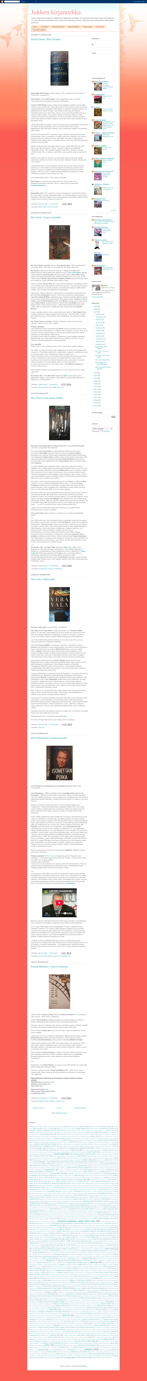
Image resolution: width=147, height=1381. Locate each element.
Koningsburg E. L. (51, 1227)
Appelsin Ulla (38, 1132)
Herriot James (68, 1195)
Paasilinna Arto (60, 1270)
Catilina (65, 1152)
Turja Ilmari (115, 1329)
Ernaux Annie (109, 1165)
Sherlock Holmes (106, 1303)
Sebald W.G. (82, 1302)
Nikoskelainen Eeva (53, 1266)
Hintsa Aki (76, 1197)
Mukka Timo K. (102, 1260)
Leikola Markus (79, 1239)
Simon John (62, 1307)
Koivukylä (114, 1225)
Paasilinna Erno (71, 1270)
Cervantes (81, 1152)
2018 (95, 386)
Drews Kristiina (113, 1162)
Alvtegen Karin (80, 1130)
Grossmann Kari (82, 1181)
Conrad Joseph (70, 1156)
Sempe (108, 1302)
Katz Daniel (36, 1218)
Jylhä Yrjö (92, 1213)
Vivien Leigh (83, 1337)
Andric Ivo (110, 1130)
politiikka (36, 1351)
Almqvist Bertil (70, 1130)
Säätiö (32, 1319)
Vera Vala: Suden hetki (43, 579)
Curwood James (41, 1158)
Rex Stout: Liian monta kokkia (47, 397)
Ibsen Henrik (69, 1203)
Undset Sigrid (114, 1331)
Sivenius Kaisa (80, 1309)
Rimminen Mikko (97, 1288)
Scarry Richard (113, 1300)
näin (65, 716)
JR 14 (30, 1207)
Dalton (86, 1158)
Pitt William (101, 1276)
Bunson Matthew (80, 1146)
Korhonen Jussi (92, 1227)
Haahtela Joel (80, 1183)
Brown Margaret (89, 1144)
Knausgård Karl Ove (56, 1225)
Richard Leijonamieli (44, 1288)
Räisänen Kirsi (42, 1294)
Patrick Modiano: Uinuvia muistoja (49, 966)
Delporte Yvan (58, 1160)
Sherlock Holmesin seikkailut (47, 1305)
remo (112, 1351)
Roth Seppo (113, 1290)
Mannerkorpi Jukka (44, 1250)
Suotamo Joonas (67, 1317)
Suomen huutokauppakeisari (49, 1317)
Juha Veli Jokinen (89, 1211)
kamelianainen (97, 1347)
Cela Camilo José (72, 1152)
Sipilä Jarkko (54, 1310)
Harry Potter (103, 1189)
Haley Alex (68, 1185)
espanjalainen (102, 1345)
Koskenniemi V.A (46, 1229)
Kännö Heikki (65, 1233)
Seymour (48, 1303)
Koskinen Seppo (64, 1229)
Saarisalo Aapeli (92, 1294)
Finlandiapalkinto (50, 1170)
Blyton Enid (66, 1140)
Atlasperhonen (34, 1134)
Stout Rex (60, 387)
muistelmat (56, 1349)
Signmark (84, 1305)
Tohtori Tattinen (70, 1325)
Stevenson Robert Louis (46, 1315)
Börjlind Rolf (84, 1148)
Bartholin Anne (56, 1136)
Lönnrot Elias (100, 1247)
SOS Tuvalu (61, 1294)
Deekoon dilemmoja (100, 227)
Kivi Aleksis (108, 1223)
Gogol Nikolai (113, 1177)
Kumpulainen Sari (111, 1229)
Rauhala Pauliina (86, 1284)
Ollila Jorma (84, 1268)
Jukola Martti (113, 1211)
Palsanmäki (97, 1270)
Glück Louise (76, 1177)
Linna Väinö (80, 1243)
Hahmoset (97, 253)
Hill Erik (53, 1197)
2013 (95, 400)
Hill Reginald (60, 1197)
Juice (107, 1211)
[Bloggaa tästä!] (65, 204)
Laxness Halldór (71, 1237)
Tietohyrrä (59, 1323)
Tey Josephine (112, 1321)
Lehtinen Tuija (33, 1239)
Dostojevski (58, 1162)
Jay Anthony (44, 1209)
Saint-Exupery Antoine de (36, 1296)
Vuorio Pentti (37, 1339)
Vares (58, 1335)
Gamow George (48, 1175)
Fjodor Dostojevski (88, 1169)
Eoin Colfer (74, 1165)
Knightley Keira (76, 1225)
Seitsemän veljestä (99, 1302)
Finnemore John (62, 1169)
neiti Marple (70, 1349)
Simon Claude (52, 1307)
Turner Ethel (39, 1331)
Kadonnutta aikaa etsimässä (55, 1214)
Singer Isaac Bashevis (93, 1307)
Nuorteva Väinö (97, 1266)
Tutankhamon (57, 1331)
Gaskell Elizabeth (106, 1175)
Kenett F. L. (37, 1221)
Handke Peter (58, 1187)
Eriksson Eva (93, 1165)
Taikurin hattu (61, 1319)
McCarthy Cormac (60, 1254)
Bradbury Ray (93, 1142)
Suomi (59, 1317)
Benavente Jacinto (111, 1136)
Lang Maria (57, 1235)
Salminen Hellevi (113, 1296)
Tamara (69, 1319)
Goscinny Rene (81, 1179)
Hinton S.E (68, 1197)
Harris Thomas (83, 1189)
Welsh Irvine (60, 1341)
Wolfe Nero (58, 569)
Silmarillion (114, 1305)
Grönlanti (91, 1181)
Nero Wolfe (53, 387)
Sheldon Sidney (86, 1303)
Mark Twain (76, 1250)
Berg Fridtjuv (41, 1138)
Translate (107, 431)
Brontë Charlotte (51, 1144)
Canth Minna (75, 1150)
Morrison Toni (83, 1260)
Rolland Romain (77, 1290)
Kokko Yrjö (31, 1227)
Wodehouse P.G (59, 1343)
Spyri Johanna (67, 1313)
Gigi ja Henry (48, 1177)
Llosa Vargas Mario (47, 1245)
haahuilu (31, 1347)
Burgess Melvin (100, 1146)
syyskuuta (99, 322)
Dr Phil (105, 1162)
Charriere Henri (103, 1152)
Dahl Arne (60, 1158)
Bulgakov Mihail (62, 1146)
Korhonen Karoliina (102, 1227)
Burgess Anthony (90, 1146)
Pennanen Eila (42, 569)
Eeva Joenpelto (105, 1164)
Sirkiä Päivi (72, 1309)
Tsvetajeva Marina (69, 1329)
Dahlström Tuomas (77, 1158)
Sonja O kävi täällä (95, 1311)
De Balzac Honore (108, 1158)
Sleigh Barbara (90, 1309)
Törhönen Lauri (97, 1331)
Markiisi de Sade (86, 1250)
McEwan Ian (92, 1254)
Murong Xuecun (53, 1262)
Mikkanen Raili (109, 1256)
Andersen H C (100, 1130)
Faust (92, 1167)
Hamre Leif (39, 1187)
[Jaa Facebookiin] (69, 204)
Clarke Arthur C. (93, 1154)
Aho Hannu (45, 1128)
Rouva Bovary (39, 1292)
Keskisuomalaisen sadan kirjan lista (76, 1221)
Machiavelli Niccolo (41, 1249)
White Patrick (101, 1341)
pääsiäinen (92, 1351)
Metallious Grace (90, 1256)
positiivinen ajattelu (51, 1351)
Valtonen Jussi (44, 1335)
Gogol (106, 1177)
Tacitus (54, 1319)
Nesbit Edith (72, 1264)
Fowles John (104, 1171)
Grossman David (70, 1181)
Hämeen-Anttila (39, 1201)
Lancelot (40, 1235)
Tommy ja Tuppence (85, 1327)
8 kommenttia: (53, 384)
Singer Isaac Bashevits (109, 1307)
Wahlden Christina (66, 1339)
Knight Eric (68, 1225)
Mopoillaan (105, 254)
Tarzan (51, 1321)
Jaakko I (36, 1207)
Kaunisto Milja (44, 1218)
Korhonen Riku (113, 1227)
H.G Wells (72, 1183)
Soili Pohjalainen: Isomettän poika (49, 738)
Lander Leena (48, 1235)
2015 (95, 394)
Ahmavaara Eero (43, 387)
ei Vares (74, 1345)
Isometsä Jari (42, 956)
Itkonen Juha (74, 1205)
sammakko (83, 1353)
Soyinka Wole (40, 1313)
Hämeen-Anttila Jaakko (51, 1201)
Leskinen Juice (34, 1241)
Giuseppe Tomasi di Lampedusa (62, 1177)
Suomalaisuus (108, 1315)
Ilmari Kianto (87, 1203)
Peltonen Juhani (60, 1274)
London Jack (70, 1245)
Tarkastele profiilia (97, 297)
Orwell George (112, 1268)
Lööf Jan (108, 1247)
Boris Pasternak (53, 1142)
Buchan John (107, 1144)
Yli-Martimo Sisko (97, 1343)
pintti (107, 1349)
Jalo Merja (56, 1207)
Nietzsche (37, 1266)
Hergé (46, 1195)
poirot (30, 1351)
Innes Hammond (97, 1203)
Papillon (43, 1272)
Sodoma (109, 1309)
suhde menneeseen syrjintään (58, 1355)
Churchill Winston (74, 1154)
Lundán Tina (58, 1247)
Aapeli (65, 1126)
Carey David (85, 1150)
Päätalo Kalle (74, 1282)
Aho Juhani (53, 1128)
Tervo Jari (102, 1321)
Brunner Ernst (98, 1144)
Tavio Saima (76, 1321)
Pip (86, 1276)
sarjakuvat (99, 1353)
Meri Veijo (39, 1256)
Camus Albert (42, 1150)
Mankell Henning (110, 1249)
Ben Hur (103, 1136)
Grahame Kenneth (94, 1179)
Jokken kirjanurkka (56, 12)
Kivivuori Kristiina (52, 207)
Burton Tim (55, 1148)
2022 (95, 375)
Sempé (115, 1302)
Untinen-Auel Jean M (36, 1333)
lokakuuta (99, 319)
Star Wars (76, 1313)
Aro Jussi (54, 1132)
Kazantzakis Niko (86, 1218)
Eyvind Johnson (72, 1167)
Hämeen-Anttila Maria (64, 1201)
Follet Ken (61, 1171)
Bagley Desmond (99, 1134)
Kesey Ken (53, 1221)
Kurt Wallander (101, 1231)
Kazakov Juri (76, 1218)
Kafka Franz (68, 1214)
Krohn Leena (90, 1229)
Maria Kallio (54, 1250)
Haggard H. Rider (109, 1183)
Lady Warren (93, 1233)
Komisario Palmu (40, 1227)
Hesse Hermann (79, 1195)
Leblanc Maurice (103, 1237)
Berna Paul (88, 1138)
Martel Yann (49, 1252)
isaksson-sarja (77, 1347)
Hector (116, 1191)
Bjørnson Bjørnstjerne (47, 1140)
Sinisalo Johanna (33, 1309)
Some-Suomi (73, 1311)
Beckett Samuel (85, 1136)
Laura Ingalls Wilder (49, 1237)
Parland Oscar (73, 1272)
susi (84, 1355)
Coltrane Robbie (61, 1156)
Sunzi (90, 1315)
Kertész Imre (45, 1221)
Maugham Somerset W (95, 1252)
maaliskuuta (100, 339)
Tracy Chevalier (97, 1327)
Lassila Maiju (108, 1235)
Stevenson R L (34, 1315)
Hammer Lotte (97, 1185)
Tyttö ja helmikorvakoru (86, 1331)
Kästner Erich (74, 1233)
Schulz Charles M (44, 1302)
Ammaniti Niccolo (90, 1130)
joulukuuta (99, 314)
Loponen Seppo (80, 1245)
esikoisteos (92, 1345)
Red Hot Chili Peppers (111, 1284)
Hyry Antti (105, 1199)
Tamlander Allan (77, 1319)
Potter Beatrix (61, 1278)
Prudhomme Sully (58, 1280)
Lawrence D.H (60, 1237)
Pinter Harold (78, 1276)
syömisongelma (106, 1355)
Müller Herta (34, 1264)
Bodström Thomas (91, 1140)
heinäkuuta (99, 328)
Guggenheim (113, 1181)
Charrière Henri (113, 1152)
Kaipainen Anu (83, 1214)
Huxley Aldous (97, 1199)
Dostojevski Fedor (69, 1162)
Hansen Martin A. (79, 1187)
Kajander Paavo (93, 1214)
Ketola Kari (114, 1221)
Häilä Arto (31, 1201)
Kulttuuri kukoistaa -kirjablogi (104, 158)
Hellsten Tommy (71, 1193)
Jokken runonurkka (100, 240)
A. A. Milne (39, 1126)
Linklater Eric (61, 1243)
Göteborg (54, 1183)
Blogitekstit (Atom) (61, 1113)
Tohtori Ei (61, 1325)
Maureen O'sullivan (107, 1252)
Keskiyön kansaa (105, 1221)
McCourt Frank (71, 1254)
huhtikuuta (99, 336)
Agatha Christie (87, 27)
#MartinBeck (32, 1126)
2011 (95, 405)
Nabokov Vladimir (43, 1264)
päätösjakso (100, 1351)
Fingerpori (109, 1167)
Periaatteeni (44, 27)
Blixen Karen (58, 1140)
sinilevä (46, 1355)
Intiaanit (106, 1203)
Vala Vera (41, 727)
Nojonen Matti (77, 1266)
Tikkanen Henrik (106, 1323)
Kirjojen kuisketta (100, 120)
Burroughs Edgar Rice (43, 1148)
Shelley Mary (95, 1303)
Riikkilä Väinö (67, 1288)
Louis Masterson (100, 1245)
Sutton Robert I (77, 1317)
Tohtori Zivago (79, 1325)
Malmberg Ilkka (99, 1249)
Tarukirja (97, 107)
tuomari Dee (60, 1357)
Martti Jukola (66, 1252)
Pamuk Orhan (105, 1270)
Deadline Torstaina (100, 146)
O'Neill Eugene (107, 1266)
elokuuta (98, 325)
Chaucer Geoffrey (33, 1154)
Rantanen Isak (66, 1284)
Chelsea (42, 1154)
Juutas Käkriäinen (83, 1213)
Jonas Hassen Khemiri (50, 1211)
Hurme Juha (88, 1199)
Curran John (32, 1158)
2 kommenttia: (53, 953)
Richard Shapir (56, 1288)
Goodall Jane (49, 1179)
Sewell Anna (41, 1303)
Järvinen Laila (111, 1213)
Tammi (99, 1319)
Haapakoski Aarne (90, 1183)
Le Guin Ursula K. (90, 1237)
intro (69, 1347)
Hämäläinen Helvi (88, 1201)
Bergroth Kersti (70, 1138)
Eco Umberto (90, 1164)
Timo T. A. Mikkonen (46, 1325)
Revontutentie (102, 1286)
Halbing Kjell (60, 1185)
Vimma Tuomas (114, 1335)
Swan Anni (105, 1317)
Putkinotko (107, 1280)
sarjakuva (91, 1353)
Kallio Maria (42, 1216)
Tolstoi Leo (74, 1327)
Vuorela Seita (107, 1337)
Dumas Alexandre (47, 1164)
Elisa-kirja (61, 1165)
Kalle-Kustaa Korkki (112, 1214)
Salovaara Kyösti (54, 1298)
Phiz (115, 1274)
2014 (95, 397)
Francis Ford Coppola (35, 1173)
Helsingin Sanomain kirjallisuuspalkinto (87, 1193)
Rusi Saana (83, 1292)
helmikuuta (99, 341)
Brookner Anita (71, 1144)
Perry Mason (75, 1274)
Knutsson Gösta (86, 1225)
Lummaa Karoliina (33, 1247)
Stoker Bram (57, 1315)
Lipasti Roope (105, 1243)
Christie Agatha (59, 1154)
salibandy (76, 1353)
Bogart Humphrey (103, 1140)
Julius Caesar (33, 1213)
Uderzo (106, 1331)
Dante (91, 1158)
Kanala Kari (50, 1216)
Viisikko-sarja (105, 1335)
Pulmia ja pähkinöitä (98, 1280)
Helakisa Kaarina (35, 1193)
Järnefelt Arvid (101, 1213)
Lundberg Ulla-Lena (46, 1247)
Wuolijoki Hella (87, 1343)
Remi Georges (68, 1286)
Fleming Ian (32, 1171)
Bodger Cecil (82, 1140)
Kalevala (101, 1214)
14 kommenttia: (54, 204)
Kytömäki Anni (33, 1233)
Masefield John (84, 1252)
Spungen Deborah (57, 1313)
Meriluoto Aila (48, 1256)
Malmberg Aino (89, 1249)
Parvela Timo (108, 1272)
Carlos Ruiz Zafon (95, 1150)
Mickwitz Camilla (100, 1256)
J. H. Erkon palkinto (102, 1205)
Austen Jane (56, 1134)
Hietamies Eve (33, 1197)
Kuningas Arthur (43, 1231)
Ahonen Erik (71, 1128)
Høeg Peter (60, 1203)
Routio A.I (31, 1292)
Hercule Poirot (38, 1195)
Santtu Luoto (115, 1298)
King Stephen (68, 1223)
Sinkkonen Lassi (43, 1309)
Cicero (84, 1154)
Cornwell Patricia (102, 1156)
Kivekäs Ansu (99, 1223)
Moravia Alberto (65, 1260)
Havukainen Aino (53, 1191)
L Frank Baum (84, 1233)
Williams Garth (48, 1343)
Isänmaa (66, 1205)
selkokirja (33, 1355)
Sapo (32, 1300)
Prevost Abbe (104, 1278)
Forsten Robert (77, 1171)
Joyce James (79, 1211)
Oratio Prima (103, 1268)
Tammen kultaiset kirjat (89, 1319)
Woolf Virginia (69, 1343)
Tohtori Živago (88, 1325)
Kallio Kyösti (34, 1216)
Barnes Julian (40, 1136)
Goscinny (71, 1179)
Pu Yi (66, 1280)
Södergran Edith (41, 1319)
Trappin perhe (114, 1327)
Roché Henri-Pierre (65, 1290)
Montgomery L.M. (51, 1260)
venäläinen (90, 1357)
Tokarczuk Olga (53, 1327)
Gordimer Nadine (61, 1179)
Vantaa (52, 1335)
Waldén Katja (76, 1339)
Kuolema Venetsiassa (74, 1231)
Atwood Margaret (45, 1134)
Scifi (53, 1302)
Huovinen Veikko (78, 1199)
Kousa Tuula (81, 1229)
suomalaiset (77, 1355)
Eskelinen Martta (50, 1167)
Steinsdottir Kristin (103, 1313)
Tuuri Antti (66, 1331)
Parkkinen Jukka (62, 1272)
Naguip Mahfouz (53, 1264)
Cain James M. (112, 1148)
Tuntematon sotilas (90, 1329)
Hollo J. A (93, 1197)
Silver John (31, 1307)
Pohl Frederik (109, 1276)
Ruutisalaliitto (113, 1292)
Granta (103, 1179)
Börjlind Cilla (74, 1148)
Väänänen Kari (56, 1339)
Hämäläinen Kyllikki (113, 1201)
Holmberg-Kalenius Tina (104, 1197)
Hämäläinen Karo (101, 1201)
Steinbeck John (92, 1313)
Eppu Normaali (83, 1165)
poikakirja (113, 1349)
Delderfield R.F (39, 1160)
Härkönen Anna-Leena (37, 1203)
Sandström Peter (105, 1298)
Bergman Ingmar (59, 1138)
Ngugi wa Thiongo (108, 1264)
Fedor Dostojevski (100, 1167)
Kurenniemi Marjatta (88, 1231)
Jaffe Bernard (48, 1207)
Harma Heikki (40, 1189)
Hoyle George (51, 1199)
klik (61, 199)
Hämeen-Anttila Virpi (76, 1201)
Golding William (33, 1179)
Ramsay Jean (57, 1284)
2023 (95, 373)
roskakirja (38, 1353)
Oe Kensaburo (53, 1268)
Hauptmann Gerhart (41, 1191)
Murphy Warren (72, 1262)
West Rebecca (69, 1341)
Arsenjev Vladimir (71, 1132)
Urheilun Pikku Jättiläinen (49, 1333)
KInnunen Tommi (41, 1214)
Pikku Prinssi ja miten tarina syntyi (45, 1276)
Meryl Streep (81, 1256)
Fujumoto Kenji (80, 1173)
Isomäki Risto (51, 1205)
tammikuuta (100, 344)
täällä (65, 376)
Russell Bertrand (93, 1292)
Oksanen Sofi (71, 1268)
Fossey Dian (96, 1171)
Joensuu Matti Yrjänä (86, 1209)
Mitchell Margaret (62, 1258)
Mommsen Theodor (39, 1260)
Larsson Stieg (89, 1235)
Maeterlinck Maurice (55, 1249)
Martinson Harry (57, 1252)
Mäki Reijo (94, 1262)
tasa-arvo (38, 1357)
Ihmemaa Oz (78, 1203)
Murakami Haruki (41, 1262)
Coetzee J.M (38, 1156)
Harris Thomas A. (93, 1189)
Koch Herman (96, 1225)
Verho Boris (72, 1335)
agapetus (40, 1345)
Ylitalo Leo (106, 1343)
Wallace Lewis (85, 1339)
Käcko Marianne (43, 1233)
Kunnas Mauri (62, 1231)
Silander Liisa (91, 1305)
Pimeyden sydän (68, 1276)
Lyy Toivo (65, 1247)
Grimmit (51, 1181)
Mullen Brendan (112, 1260)
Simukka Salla (81, 1307)
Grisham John (60, 1181)
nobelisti (52, 1101)
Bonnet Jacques (35, 1142)
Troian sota (50, 1329)
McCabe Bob (49, 1254)
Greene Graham (33, 1181)
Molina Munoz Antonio (101, 1258)
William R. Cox (38, 1343)
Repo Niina (94, 1286)
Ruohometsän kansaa (71, 1292)
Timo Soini (36, 1325)
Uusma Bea (85, 1333)
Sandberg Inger (83, 1298)
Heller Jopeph (61, 1193)
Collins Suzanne (49, 1156)
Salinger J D (61, 1296)
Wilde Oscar (110, 1341)
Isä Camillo (59, 1205)
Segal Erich (90, 1302)
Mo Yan (71, 1258)
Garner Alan (97, 1175)
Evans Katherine (61, 1167)
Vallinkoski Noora (114, 1333)
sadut (64, 1353)
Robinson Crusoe (36, 1290)
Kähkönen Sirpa (54, 1233)
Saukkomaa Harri (103, 1300)
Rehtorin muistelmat (36, 1286)
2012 (95, 403)
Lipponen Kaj (114, 1243)
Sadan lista (101, 1294)
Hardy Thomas (112, 1187)
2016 (95, 392)
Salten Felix (63, 1298)
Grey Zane (44, 1181)
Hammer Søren (107, 1185)
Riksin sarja (77, 1288)
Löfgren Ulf (92, 1247)
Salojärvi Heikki (44, 1298)
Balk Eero (108, 1134)
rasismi (107, 1351)
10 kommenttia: (54, 566)
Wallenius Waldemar (97, 1339)
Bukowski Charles (51, 1146)
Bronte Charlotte (39, 1144)
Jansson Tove (108, 1207)
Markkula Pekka (98, 1250)
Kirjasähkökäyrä (99, 94)
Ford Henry (69, 1171)
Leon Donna (114, 1239)
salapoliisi (70, 1353)
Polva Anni (40, 1278)
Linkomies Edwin (71, 1243)
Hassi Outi (31, 1191)
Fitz (69, 1169)
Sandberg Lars (94, 1298)
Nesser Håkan (89, 1264)
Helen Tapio (53, 1193)
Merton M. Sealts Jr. (71, 1256)
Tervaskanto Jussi (93, 1321)
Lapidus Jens (66, 1235)
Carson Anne (46, 1152)
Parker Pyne (52, 1272)
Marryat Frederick (38, 1252)
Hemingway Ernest (104, 1193)
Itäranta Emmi (84, 1205)
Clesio (101, 1154)
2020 (95, 381)
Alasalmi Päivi (103, 1128)
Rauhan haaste (98, 1284)
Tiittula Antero (96, 1323)
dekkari (47, 1345)
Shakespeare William (59, 1303)
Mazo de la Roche (39, 1254)
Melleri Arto (109, 1254)
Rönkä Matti (51, 1294)
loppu (49, 1349)
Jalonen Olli (64, 1207)
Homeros (114, 1197)
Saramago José (40, 1300)
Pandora (31, 1272)
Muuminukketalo (99, 266)
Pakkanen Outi (88, 1270)
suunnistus (89, 1355)
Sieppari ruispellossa (74, 1305)
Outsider (43, 1270)
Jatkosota (36, 1209)
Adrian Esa (36, 1128)
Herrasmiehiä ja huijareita (56, 1195)
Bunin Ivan (71, 1146)
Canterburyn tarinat (64, 1150)
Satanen (94, 1300)
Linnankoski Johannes (93, 1243)
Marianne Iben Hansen (66, 1250)
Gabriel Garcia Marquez (111, 1173)
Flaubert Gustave (101, 1169)
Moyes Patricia (93, 1260)
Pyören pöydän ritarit (63, 1282)
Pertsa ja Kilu (83, 1274)
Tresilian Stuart (42, 1329)
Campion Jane (32, 1150)
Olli (78, 1268)
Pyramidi (53, 1282)
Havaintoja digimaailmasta (103, 220)
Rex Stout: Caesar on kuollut (46, 217)
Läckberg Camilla (74, 1247)
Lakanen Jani (32, 1235)
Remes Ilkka (58, 1286)
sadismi (58, 1353)
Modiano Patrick (43, 1101)
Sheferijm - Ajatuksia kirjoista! (104, 133)
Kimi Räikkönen (57, 1223)
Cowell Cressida (113, 1156)
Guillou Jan (32, 1183)
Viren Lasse (33, 1337)
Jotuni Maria (71, 1211)
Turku (32, 1331)
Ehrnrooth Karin (38, 1165)
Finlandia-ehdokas (38, 1169)
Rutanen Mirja (104, 1292)
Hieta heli (114, 1195)
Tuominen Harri (100, 1329)
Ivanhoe (93, 1205)
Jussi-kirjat (65, 1213)
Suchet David (77, 1315)
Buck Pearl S (39, 1146)
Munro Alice (32, 1262)
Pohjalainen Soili (65, 956)
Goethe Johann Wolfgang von (94, 1177)
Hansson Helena (90, 1187)
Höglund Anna (51, 1203)
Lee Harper (112, 1237)
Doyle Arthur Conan (96, 1162)
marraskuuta (100, 317)
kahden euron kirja (53, 956)
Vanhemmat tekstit (80, 1108)
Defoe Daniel (42, 207)
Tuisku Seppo (79, 1329)
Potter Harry (69, 1278)
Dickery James (99, 1160)
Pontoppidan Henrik (50, 1278)
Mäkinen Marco (106, 1262)
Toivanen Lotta (60, 1101)
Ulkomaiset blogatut (58, 27)
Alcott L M (113, 1128)
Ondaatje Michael (93, 1268)
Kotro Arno (73, 1229)
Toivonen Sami (42, 1327)
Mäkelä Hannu (83, 1262)
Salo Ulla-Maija (34, 1298)
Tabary (49, 1319)
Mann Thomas (33, 1250)
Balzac (114, 1134)
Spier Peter (48, 1313)
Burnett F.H (109, 1146)
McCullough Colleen (82, 1254)
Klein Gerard (36, 1225)
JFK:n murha (113, 1205)
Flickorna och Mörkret (44, 1171)
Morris (74, 1260)
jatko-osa (90, 1347)
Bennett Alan (32, 1138)
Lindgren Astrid (33, 1243)
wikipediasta (71, 883)
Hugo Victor (60, 1199)
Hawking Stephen (87, 1191)
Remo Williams (77, 1286)
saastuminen (51, 1353)
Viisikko (98, 1335)
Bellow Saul (94, 1136)
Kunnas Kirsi (52, 1231)
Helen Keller (45, 1193)
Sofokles (115, 1309)
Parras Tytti (98, 1272)
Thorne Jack (44, 1323)
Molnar (111, 1258)
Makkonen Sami (79, 1249)
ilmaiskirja (54, 1347)
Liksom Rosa (85, 1241)
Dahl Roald (68, 1158)
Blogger (84, 1366)
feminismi (110, 1345)
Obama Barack (42, 1268)
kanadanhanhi (107, 1347)
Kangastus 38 (58, 1216)
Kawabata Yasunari (66, 1218)
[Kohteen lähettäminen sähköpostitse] (63, 204)
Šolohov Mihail (106, 1357)
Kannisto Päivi (67, 1216)
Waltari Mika (108, 1339)
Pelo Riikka (51, 1274)
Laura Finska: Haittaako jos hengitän (106, 174)
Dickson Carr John (110, 1160)
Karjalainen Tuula (108, 1216)
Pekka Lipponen (41, 1274)
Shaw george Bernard (74, 1303)
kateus (114, 1347)
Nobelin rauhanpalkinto (66, 1266)
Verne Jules (80, 1335)
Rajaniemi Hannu (40, 1284)
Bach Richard (79, 1134)
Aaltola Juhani (47, 1126)
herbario (37, 1347)
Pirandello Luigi (93, 1276)
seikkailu (116, 1353)
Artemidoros (81, 1132)
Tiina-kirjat (87, 1323)
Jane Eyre (99, 1207)
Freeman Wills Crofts (57, 1173)
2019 (95, 384)
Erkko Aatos (101, 1165)
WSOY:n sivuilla (50, 856)
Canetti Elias (52, 1150)
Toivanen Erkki (113, 1325)
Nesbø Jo (80, 1264)
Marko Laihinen (109, 1250)
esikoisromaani (82, 1345)
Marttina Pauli (74, 1252)
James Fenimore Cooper (77, 1207)
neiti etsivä (79, 1349)
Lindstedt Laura (52, 1243)
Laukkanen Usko (38, 1237)
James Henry (90, 1207)
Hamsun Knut (48, 1187)
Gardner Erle (78, 1175)
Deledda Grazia (49, 1160)
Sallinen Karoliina (72, 1296)
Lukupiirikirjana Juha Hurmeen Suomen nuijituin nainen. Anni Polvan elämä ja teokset (108, 125)
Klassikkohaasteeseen (38, 185)
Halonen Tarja (76, 1185)
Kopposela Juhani (71, 1227)
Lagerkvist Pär (101, 1233)
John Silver (98, 1209)
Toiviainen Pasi (32, 1327)
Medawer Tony (100, 1254)
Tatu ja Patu (67, 1321)
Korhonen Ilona (82, 1227)
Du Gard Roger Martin (34, 1164)
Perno (68, 1274)
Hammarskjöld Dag (87, 1185)
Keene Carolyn (97, 1218)
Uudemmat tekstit (38, 1108)
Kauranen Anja (54, 1218)
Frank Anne (46, 1173)
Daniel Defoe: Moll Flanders (46, 39)
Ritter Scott (107, 1288)
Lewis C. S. (63, 1241)
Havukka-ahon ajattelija (66, 1191)
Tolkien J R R (65, 1327)
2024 (95, 312)
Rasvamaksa (75, 1284)
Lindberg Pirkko (102, 1241)
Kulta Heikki (99, 1229)
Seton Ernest (32, 1303)
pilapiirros (101, 1349)
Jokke (106, 285)
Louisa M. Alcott (111, 1245)
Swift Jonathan (114, 1317)
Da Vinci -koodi (51, 1158)
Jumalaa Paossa (43, 1213)
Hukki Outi (68, 1199)
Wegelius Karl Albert (50, 1341)
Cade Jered (104, 1148)
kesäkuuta (99, 330)
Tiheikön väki (66, 1323)
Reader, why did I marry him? (104, 171)
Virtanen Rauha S (53, 1337)
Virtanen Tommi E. (65, 1337)
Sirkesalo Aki (64, 1309)
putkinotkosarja (74, 1351)
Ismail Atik (42, 1205)
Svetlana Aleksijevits (95, 1317)
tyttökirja (68, 1357)
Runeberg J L (60, 1292)
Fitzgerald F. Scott (76, 1169)
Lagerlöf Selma (111, 1233)
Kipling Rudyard (79, 1223)
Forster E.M (87, 1171)
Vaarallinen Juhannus (95, 1333)
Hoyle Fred (43, 1199)
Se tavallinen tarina (72, 1302)
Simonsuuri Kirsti (71, 1307)
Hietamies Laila (44, 1197)
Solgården (33, 1311)
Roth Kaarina (95, 1290)
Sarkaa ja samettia (71, 1300)
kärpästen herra (33, 1349)
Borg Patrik (44, 1142)
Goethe (83, 1177)
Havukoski (77, 1191)
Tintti (54, 1325)
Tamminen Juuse (108, 1319)
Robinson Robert (48, 1290)
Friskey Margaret (71, 1173)
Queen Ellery (85, 1282)
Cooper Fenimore (82, 1156)
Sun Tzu (85, 1315)
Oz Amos (51, 1270)
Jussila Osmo (73, 1213)
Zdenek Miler (114, 1343)
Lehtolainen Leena (56, 1239)
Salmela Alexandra (101, 1296)
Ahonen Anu (62, 1128)
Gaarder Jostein (98, 1173)
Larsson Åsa (98, 1235)
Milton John (38, 1258)
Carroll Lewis (38, 1152)
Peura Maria (109, 1274)
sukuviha (70, 1355)
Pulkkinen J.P (74, 1280)
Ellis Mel (67, 1165)
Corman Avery (92, 1156)
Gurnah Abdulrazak (43, 1183)
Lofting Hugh (59, 1245)
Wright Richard (78, 1343)
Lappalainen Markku (77, 1235)
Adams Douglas (83, 1126)
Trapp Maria (106, 1327)
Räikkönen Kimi (33, 1294)
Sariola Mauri (60, 1300)
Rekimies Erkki (47, 1286)
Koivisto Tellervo (106, 1225)
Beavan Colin (75, 1136)
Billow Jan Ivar (108, 1138)
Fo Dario (55, 1171)
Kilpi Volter (47, 1223)
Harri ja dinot (57, 1189)
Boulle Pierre (73, 1142)
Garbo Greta (68, 1175)
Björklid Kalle (37, 1140)
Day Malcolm (98, 1158)
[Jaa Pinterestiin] (71, 204)
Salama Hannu (50, 1296)
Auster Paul (66, 1134)
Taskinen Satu (58, 1321)
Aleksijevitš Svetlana (35, 1130)
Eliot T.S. (53, 1165)
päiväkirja (84, 1351)
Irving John (113, 1203)
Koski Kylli (54, 1229)
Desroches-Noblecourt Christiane (72, 1160)
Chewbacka (49, 1154)
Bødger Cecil (94, 1148)
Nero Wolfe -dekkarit (39, 30)
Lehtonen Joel (68, 1239)
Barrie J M (48, 1136)
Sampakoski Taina (72, 1298)
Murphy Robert (62, 1262)
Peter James (92, 1274)
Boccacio (74, 1140)
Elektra (47, 1165)
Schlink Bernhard (33, 1302)
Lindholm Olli (43, 1243)
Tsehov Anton (59, 1329)
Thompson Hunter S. (34, 1323)
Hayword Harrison (98, 1191)
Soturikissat (32, 1313)
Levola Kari (54, 1241)
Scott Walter (61, 1302)
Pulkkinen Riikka (85, 1280)
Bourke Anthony (84, 1142)
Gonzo (42, 1179)
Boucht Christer (63, 1142)
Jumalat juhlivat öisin (55, 1213)
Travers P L (33, 1329)
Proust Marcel (47, 1280)
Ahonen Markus (80, 1128)
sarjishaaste (108, 1353)
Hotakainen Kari (33, 1199)
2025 (95, 309)
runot (44, 1353)
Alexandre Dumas (49, 1130)
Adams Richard (94, 1126)
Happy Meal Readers (101, 1187)
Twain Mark (74, 1331)
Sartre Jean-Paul (82, 1300)
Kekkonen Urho (108, 1218)
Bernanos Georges (98, 1138)
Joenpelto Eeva (73, 1209)
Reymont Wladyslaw (113, 1286)
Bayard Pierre (66, 1136)
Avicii (72, 1134)
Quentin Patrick (95, 1282)
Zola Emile (33, 1345)
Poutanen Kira (78, 1278)
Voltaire (90, 1337)
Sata (89, 1300)
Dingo (30, 1162)
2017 (95, 389)
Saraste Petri (51, 1300)
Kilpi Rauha (40, 1223)
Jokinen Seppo (107, 1209)
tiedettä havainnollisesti (49, 1357)
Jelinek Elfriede (53, 1209)
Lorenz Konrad (90, 1245)
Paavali (81, 1270)
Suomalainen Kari (98, 1315)
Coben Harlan (108, 1154)
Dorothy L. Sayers (46, 1162)
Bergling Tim (49, 1138)
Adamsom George (105, 1126)
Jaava (41, 1207)
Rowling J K (49, 1292)
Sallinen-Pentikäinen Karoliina (87, 1296)
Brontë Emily (62, 1144)
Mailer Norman (68, 1249)
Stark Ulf (82, 1313)
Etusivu (35, 27)
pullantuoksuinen (64, 1351)
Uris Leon (60, 1333)
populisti (42, 1351)
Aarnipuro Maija (73, 1126)
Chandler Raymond (91, 1152)
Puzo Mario (37, 1282)
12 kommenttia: (54, 724)
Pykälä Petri (46, 1282)
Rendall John (86, 1286)
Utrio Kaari (77, 1333)
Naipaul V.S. (63, 1264)
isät (84, 1347)
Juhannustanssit (99, 1211)
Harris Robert (74, 1189)
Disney (36, 1162)
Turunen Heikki (48, 1331)
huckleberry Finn (46, 1347)
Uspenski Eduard (69, 1333)
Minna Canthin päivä (49, 1258)
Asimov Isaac (90, 1132)
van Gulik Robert (79, 1357)
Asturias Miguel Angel (113, 1132)
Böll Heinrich (63, 1148)
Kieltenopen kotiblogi (101, 81)
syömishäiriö (97, 1355)
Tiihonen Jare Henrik (77, 1323)
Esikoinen (42, 1167)
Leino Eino (94, 1239)
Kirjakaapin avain (100, 199)
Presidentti (96, 1278)
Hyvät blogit (114, 1199)
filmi (116, 1345)
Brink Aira (101, 1142)
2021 (95, 378)
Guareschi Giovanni (102, 1181)
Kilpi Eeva (32, 1223)
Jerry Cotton (63, 1209)
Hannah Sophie (69, 1187)
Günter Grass (63, 1183)
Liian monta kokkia (74, 272)
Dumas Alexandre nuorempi (62, 1164)
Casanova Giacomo (56, 1152)
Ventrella (65, 1335)
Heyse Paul (99, 1195)
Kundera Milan (32, 1231)
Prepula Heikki (87, 1278)
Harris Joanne (65, 1189)
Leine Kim (86, 1239)
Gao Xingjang (59, 1175)
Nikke (44, 1266)
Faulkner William (84, 1167)
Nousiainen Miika (87, 1266)
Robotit (56, 1290)
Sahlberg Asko (112, 1294)
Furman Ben (89, 1173)
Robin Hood (115, 1288)
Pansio (37, 1272)
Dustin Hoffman (75, 1164)
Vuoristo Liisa (46, 1339)
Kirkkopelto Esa (90, 1223)
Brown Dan (79, 1144)
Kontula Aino (61, 1227)
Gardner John (87, 1175)
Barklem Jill (31, 1136)
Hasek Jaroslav (113, 1189)
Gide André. (39, 1177)
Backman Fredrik (88, 1134)
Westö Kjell (91, 1341)
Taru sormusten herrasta (41, 1321)
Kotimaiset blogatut (73, 27)
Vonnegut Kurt (98, 1337)
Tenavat (84, 1321)
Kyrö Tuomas (112, 1231)
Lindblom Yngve (112, 1241)
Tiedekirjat (52, 1323)
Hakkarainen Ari (51, 1185)
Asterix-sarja (101, 1132)
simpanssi (39, 1355)
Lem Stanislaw (104, 1239)
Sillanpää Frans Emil (103, 1305)
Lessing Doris (44, 1241)
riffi (116, 1351)
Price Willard (38, 1280)
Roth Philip (104, 1290)
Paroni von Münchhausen (86, 1272)
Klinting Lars (44, 1225)
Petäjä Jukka (100, 1274)
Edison (97, 1164)
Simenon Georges (41, 1307)
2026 (95, 306)
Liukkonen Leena (35, 1245)
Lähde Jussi (84, 1247)
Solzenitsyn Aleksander (45, 1311)
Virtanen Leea (42, 1337)
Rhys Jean (33, 1288)
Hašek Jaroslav (108, 1191)
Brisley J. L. (109, 1142)
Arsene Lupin (62, 1132)
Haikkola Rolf (41, 1185)
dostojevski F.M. (58, 1345)
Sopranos (105, 1311)
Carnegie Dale (106, 1150)
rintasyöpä (31, 1353)
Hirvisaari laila (84, 1197)
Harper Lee (49, 1189)
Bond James (114, 1140)
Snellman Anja (100, 1309)
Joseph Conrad (62, 1211)
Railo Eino (109, 1282)
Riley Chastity (86, 1288)
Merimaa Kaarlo (59, 1256)
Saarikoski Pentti (81, 1294)
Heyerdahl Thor (90, 1195)
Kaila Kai (75, 1214)
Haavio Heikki (100, 1183)
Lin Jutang (93, 1241)
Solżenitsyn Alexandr (61, 1311)
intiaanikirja (62, 1347)
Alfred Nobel (60, 1130)
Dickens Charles (88, 1160)
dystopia (68, 1345)
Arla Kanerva (47, 1132)
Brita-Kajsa (105, 200)
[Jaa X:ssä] (67, 204)
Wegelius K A (38, 1341)
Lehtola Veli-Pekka (44, 1239)
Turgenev (108, 1329)
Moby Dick (78, 1258)
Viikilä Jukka (90, 1335)
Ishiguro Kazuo (33, 1205)
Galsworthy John (36, 1175)
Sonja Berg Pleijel (83, 1311)
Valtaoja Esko (34, 1335)
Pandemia (113, 1270)
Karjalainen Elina (98, 1216)
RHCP (102, 1282)
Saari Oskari (69, 1294)
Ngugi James (98, 1264)
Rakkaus (50, 1284)
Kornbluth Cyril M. (35, 1229)
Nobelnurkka (100, 27)
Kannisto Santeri (77, 1216)
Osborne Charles (34, 1270)
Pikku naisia (59, 1276)
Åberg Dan (98, 1357)
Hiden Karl (107, 1195)
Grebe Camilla (111, 1179)
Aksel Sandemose (92, 1128)
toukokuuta (99, 333)
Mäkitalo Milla (115, 1262)
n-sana (63, 1349)
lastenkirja (42, 1350)
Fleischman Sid (111, 1169)
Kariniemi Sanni (87, 1216)
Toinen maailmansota (100, 1325)
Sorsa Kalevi (113, 1311)
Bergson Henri (80, 1138)
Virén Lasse (75, 1337)
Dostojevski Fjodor (82, 1162)
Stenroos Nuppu (114, 1313)
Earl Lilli (83, 1164)
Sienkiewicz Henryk (61, 1305)
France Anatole (114, 1171)
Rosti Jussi (87, 1290)
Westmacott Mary (80, 1341)
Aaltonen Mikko (57, 1126)
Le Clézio (80, 1237)
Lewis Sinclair (75, 1241)
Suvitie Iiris (85, 1317)
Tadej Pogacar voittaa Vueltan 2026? (106, 230)
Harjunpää (32, 1189)
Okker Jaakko (62, 1268)
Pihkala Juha (32, 1276)
